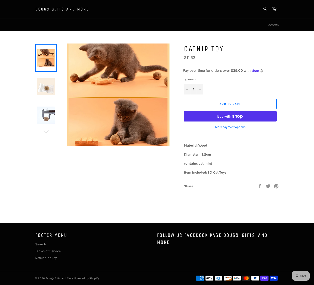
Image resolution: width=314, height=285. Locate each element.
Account (273, 24)
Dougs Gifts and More (62, 9)
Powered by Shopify (86, 278)
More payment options (230, 127)
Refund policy (46, 258)
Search (40, 244)
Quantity (190, 79)
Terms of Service (48, 251)
